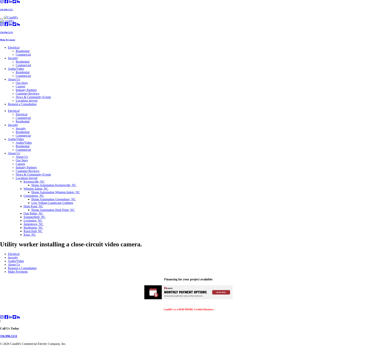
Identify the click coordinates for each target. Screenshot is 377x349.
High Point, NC (33, 206)
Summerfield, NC (35, 217)
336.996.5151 (6, 9)
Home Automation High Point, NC (53, 210)
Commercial (23, 54)
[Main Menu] (1, 18)
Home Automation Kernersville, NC (53, 185)
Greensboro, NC (34, 195)
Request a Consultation (22, 104)
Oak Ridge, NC (33, 213)
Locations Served (26, 100)
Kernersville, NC (34, 181)
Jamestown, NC (33, 224)
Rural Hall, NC (33, 231)
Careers (20, 86)
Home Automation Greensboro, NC (53, 199)
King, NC (30, 234)
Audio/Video (16, 68)
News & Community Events (33, 97)
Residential (22, 51)
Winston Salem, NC (36, 188)
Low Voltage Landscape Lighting (52, 202)
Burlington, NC (33, 227)
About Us (14, 79)
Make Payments (7, 40)
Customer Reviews (27, 93)
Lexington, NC (33, 220)
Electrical (13, 47)
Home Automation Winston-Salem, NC (55, 192)
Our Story (22, 83)
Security (13, 58)
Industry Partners (26, 90)
